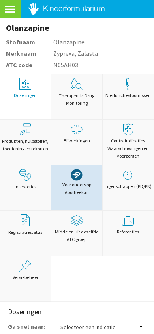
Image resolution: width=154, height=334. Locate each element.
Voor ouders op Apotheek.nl (76, 188)
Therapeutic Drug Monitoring (76, 99)
